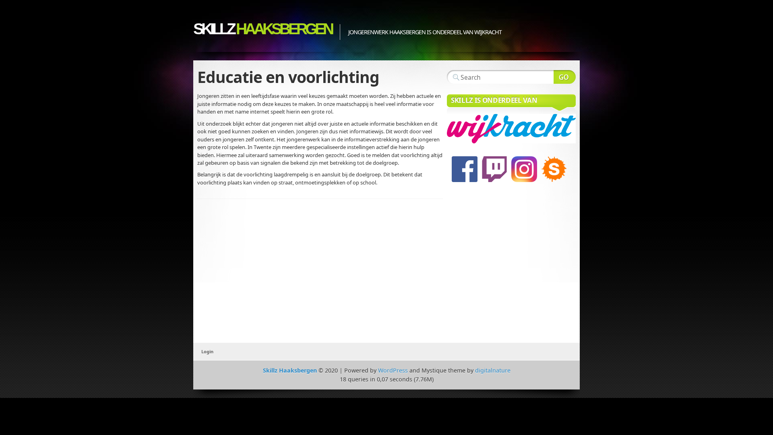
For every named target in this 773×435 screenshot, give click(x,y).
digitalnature (493, 370)
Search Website (565, 77)
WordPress (393, 370)
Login (207, 351)
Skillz (262, 28)
